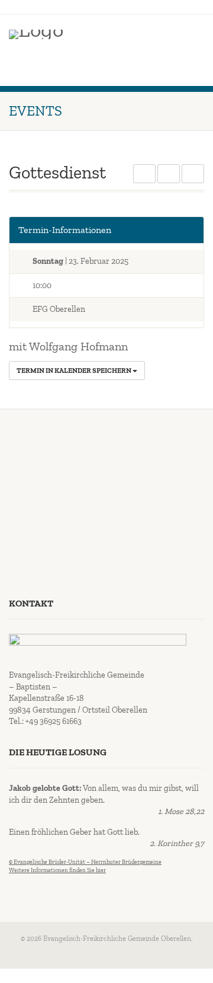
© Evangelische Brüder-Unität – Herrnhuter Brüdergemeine (85, 862)
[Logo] (36, 34)
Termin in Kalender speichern (75, 370)
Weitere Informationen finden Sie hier (57, 870)
